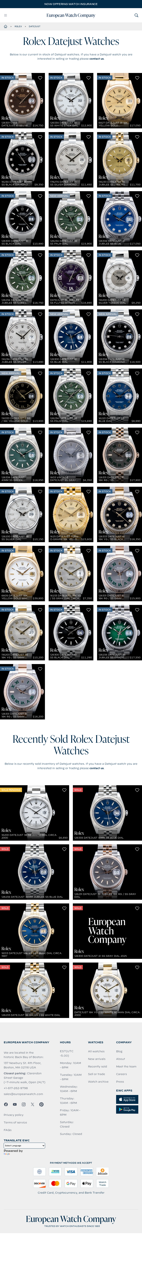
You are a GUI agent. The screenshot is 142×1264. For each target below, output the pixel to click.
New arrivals (96, 1058)
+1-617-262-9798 (16, 1088)
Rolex (18, 26)
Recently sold (97, 1066)
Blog (119, 1051)
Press (120, 1081)
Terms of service (15, 1122)
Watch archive (98, 1081)
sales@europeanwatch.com (23, 1094)
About (120, 1058)
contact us (96, 58)
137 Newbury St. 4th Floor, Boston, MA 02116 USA (22, 1065)
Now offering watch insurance (70, 4)
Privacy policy (13, 1114)
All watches (96, 1051)
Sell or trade (96, 1074)
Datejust (34, 26)
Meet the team (126, 1066)
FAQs (7, 1130)
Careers (121, 1074)
